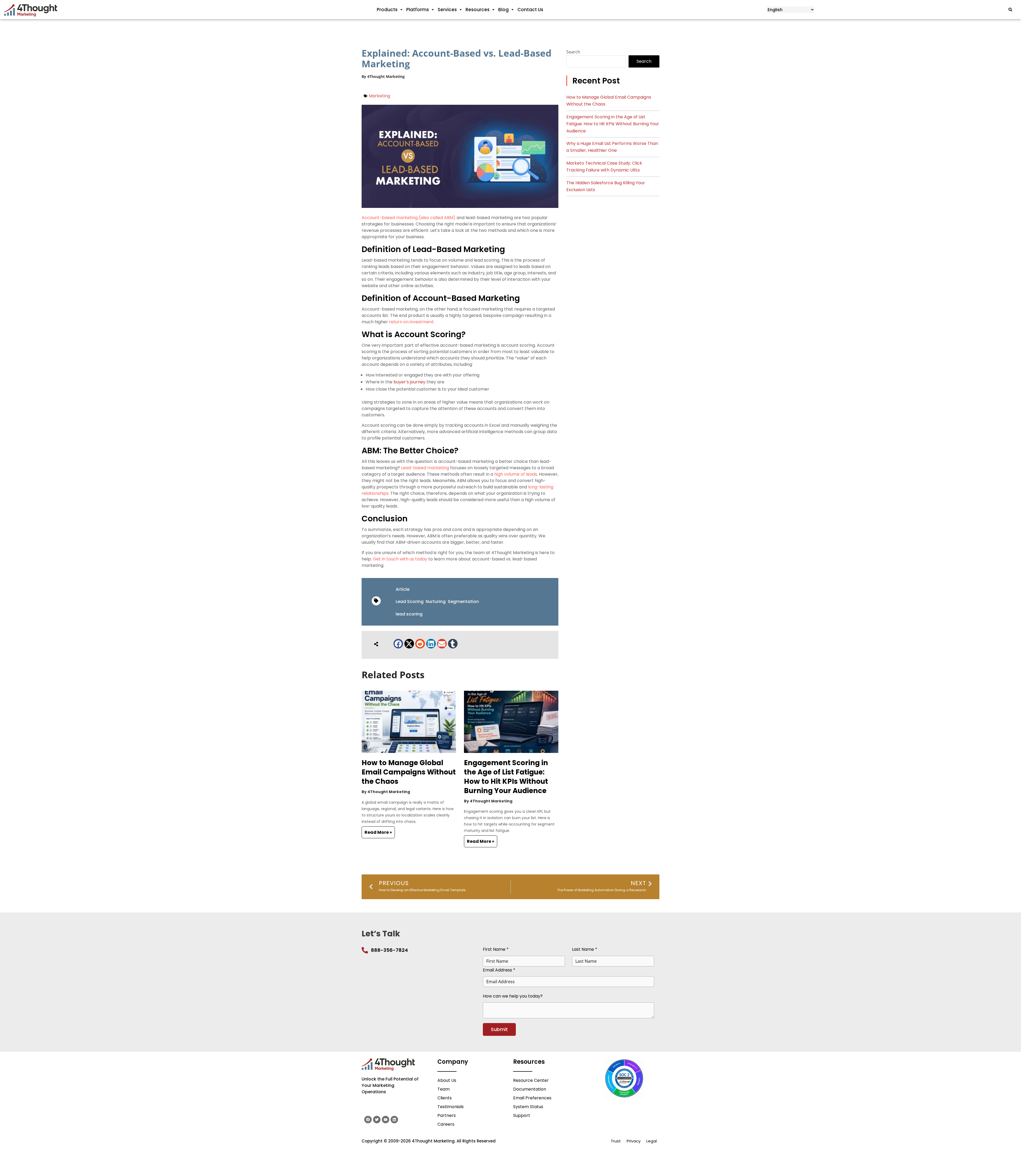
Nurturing (436, 601)
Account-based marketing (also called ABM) (408, 218)
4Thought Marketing (386, 76)
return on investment (411, 322)
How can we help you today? (513, 996)
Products (387, 9)
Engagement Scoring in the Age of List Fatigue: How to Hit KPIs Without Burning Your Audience (506, 776)
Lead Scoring (410, 601)
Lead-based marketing (425, 468)
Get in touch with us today (400, 559)
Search (573, 52)
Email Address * (499, 970)
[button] (398, 643)
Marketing (379, 96)
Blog (503, 9)
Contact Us (530, 9)
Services (447, 9)
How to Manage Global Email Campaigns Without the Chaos (409, 772)
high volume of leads (515, 474)
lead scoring (409, 614)
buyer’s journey (409, 382)
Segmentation (463, 601)
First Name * (496, 949)
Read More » (378, 832)
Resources (477, 9)
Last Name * (584, 949)
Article (402, 589)
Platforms (417, 9)
